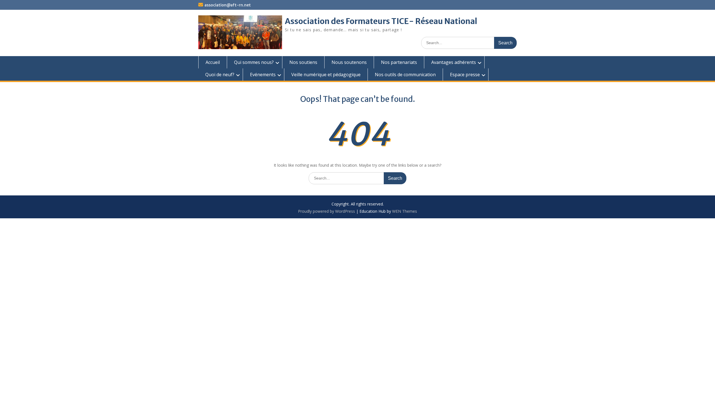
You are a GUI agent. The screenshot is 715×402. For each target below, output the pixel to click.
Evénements (263, 74)
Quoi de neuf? (219, 74)
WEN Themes (404, 211)
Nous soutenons (349, 62)
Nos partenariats (399, 62)
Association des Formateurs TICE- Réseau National (381, 21)
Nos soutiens (303, 62)
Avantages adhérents (453, 62)
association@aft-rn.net (227, 5)
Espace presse (465, 74)
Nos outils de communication (405, 74)
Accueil (213, 62)
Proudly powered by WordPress (326, 211)
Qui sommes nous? (254, 62)
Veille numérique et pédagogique (326, 74)
